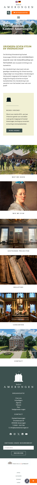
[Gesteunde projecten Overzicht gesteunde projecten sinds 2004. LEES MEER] (18, 233)
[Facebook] (11, 434)
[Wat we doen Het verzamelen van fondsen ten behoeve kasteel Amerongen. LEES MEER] (18, 159)
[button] (8, 12)
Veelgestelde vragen (18, 409)
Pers (18, 407)
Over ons (18, 398)
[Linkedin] (22, 434)
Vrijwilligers (18, 400)
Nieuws (18, 405)
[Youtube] (26, 434)
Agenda (18, 402)
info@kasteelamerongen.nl (19, 427)
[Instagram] (15, 434)
